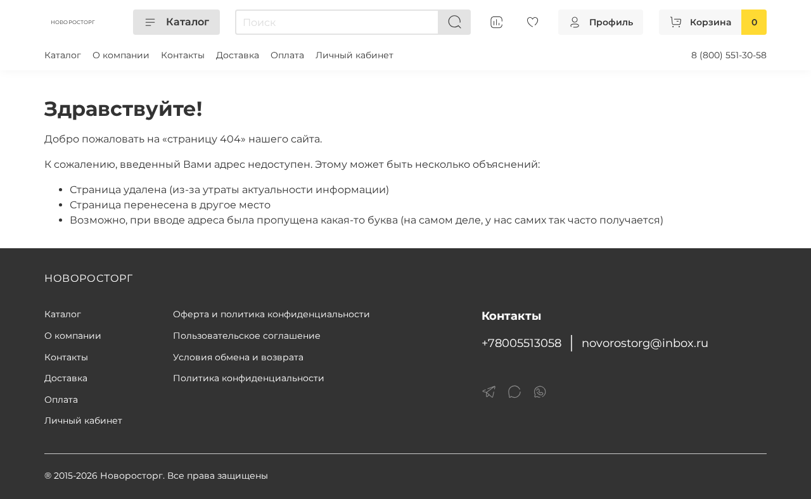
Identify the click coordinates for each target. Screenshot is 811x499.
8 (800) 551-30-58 (729, 55)
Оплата (287, 55)
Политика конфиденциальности (248, 378)
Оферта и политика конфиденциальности (271, 314)
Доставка (237, 55)
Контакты (183, 55)
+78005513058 (521, 343)
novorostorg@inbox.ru (645, 343)
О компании (121, 55)
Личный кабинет (354, 55)
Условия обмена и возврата (238, 357)
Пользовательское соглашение (247, 335)
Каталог (187, 22)
